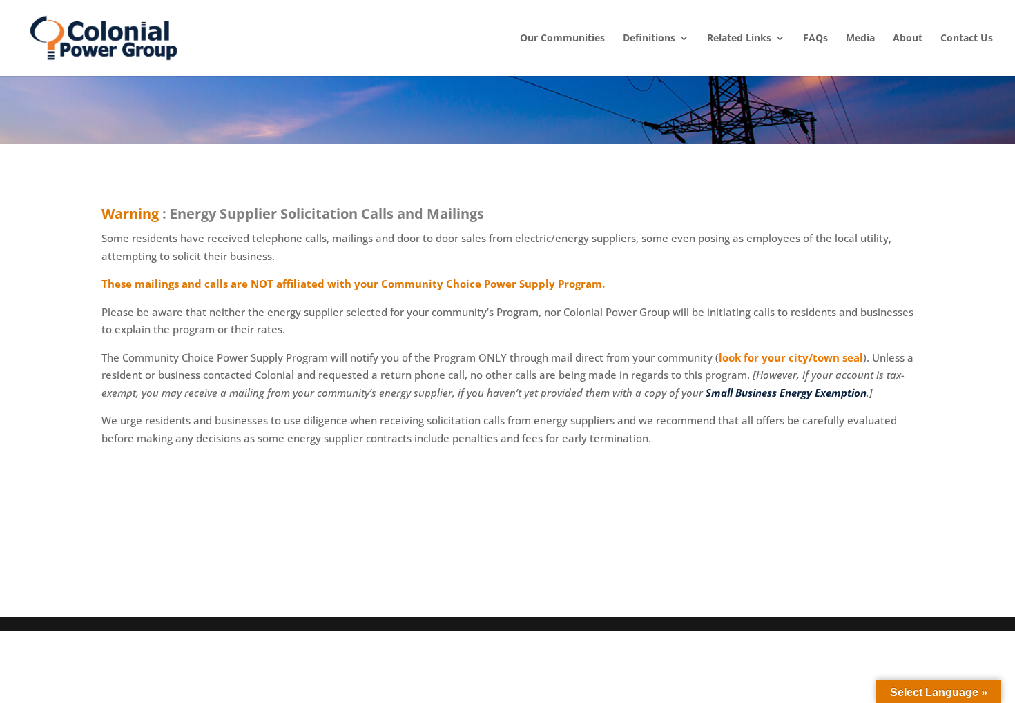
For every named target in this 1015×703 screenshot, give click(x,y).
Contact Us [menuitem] (966, 38)
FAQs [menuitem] (815, 38)
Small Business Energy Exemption (786, 392)
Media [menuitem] (860, 38)
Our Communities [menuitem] (562, 38)
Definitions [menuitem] (649, 38)
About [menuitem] (907, 38)
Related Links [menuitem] (739, 38)
